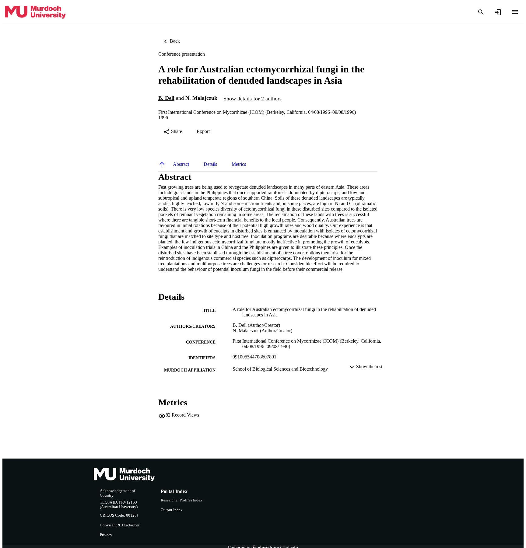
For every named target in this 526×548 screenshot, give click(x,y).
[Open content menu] (515, 12)
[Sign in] (498, 12)
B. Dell (166, 98)
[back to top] (162, 164)
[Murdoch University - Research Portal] (35, 12)
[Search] (481, 12)
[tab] (181, 164)
